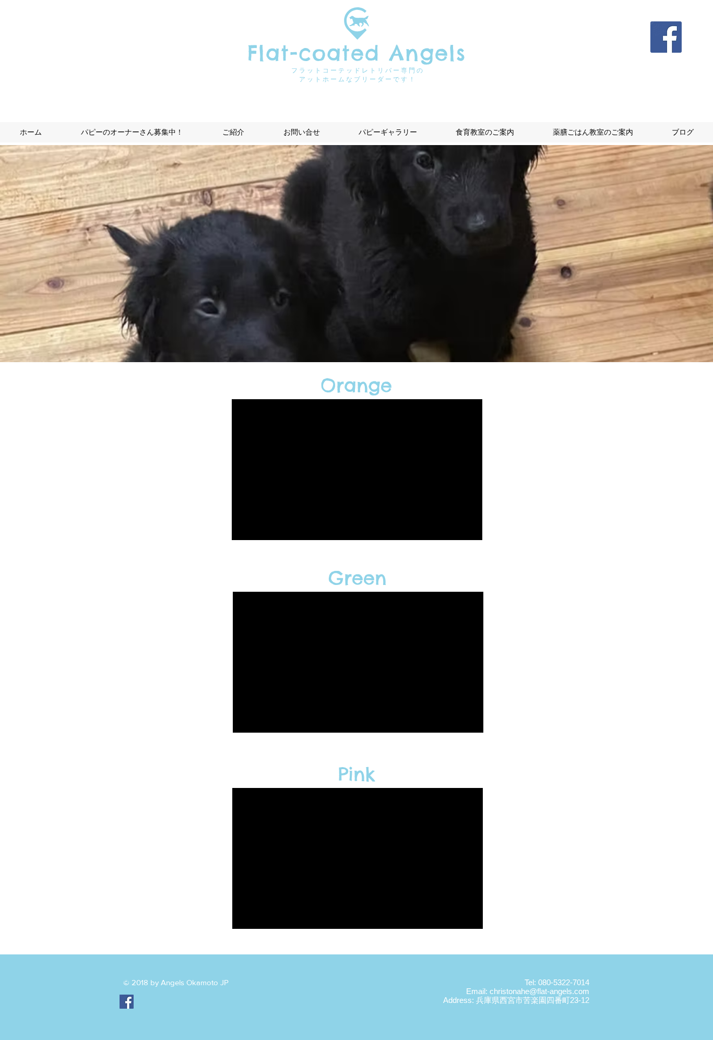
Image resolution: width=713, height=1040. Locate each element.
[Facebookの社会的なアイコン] (127, 1002)
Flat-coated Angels (356, 53)
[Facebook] (666, 37)
